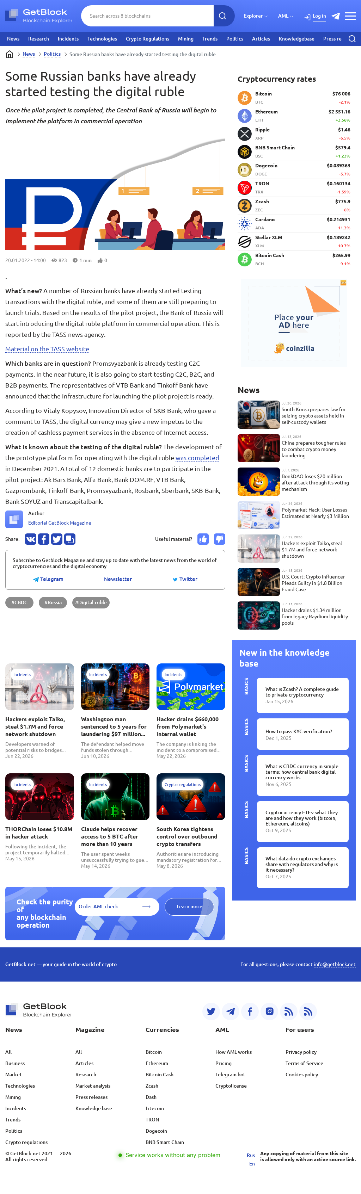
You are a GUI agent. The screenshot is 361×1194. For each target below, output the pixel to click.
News (13, 39)
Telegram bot (230, 1074)
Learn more (189, 906)
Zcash (152, 1086)
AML (283, 16)
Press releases (339, 39)
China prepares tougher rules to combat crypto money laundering (314, 449)
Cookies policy (302, 1074)
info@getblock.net (335, 964)
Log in (319, 16)
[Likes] (203, 539)
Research (38, 39)
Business (15, 1063)
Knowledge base (93, 1108)
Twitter (187, 579)
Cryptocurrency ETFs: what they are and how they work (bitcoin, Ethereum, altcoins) (301, 818)
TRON (152, 1119)
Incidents (68, 39)
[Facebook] (250, 1011)
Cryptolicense (231, 1086)
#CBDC (19, 602)
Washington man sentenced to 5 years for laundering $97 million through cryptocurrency (114, 727)
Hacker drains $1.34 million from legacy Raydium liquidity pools (315, 616)
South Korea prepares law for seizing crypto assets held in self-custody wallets (313, 416)
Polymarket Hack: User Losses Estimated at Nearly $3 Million (315, 513)
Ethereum (157, 1063)
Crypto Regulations (147, 39)
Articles (261, 39)
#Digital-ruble (91, 602)
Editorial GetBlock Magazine (59, 523)
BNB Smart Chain (165, 1142)
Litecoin (155, 1108)
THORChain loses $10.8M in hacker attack (38, 833)
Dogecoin (156, 1131)
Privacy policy (301, 1052)
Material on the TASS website (47, 348)
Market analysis (92, 1086)
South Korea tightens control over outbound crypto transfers (187, 836)
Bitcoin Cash (159, 1074)
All (8, 1052)
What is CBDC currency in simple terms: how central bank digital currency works (301, 771)
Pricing (223, 1063)
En (252, 1164)
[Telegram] (230, 1011)
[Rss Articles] (308, 1011)
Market (13, 1074)
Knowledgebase (296, 39)
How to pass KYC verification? (298, 731)
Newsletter (118, 579)
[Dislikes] (219, 539)
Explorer (253, 16)
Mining (186, 39)
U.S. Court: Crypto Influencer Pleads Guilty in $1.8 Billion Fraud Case (313, 583)
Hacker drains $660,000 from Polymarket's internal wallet (188, 726)
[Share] (30, 539)
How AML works (233, 1052)
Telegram (51, 579)
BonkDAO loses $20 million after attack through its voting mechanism (315, 483)
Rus (251, 1155)
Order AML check (98, 906)
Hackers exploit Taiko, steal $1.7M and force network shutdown (35, 726)
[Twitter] (211, 1011)
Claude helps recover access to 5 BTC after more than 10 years (109, 836)
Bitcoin (154, 1052)
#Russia (53, 602)
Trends (210, 39)
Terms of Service (304, 1063)
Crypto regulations (26, 1142)
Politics (234, 39)
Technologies (102, 39)
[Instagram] (269, 1011)
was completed (197, 457)
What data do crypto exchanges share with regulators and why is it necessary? (301, 864)
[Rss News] (289, 1011)
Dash (151, 1097)
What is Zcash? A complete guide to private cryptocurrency (302, 692)
